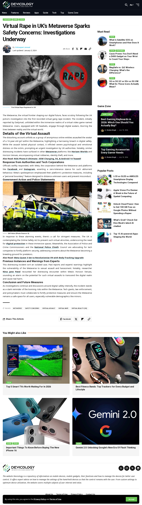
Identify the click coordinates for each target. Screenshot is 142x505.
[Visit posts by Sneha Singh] (102, 130)
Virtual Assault (48, 308)
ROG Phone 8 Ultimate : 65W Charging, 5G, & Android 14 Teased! (47, 158)
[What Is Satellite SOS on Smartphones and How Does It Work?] (102, 41)
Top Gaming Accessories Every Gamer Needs (115, 151)
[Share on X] (77, 49)
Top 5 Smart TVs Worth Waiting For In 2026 (28, 386)
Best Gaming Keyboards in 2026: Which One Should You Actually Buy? (117, 122)
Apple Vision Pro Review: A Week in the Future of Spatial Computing (125, 193)
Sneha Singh (111, 130)
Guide (9, 443)
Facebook (13, 169)
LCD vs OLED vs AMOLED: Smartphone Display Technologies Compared (126, 179)
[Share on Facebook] (73, 49)
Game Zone (107, 114)
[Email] (86, 49)
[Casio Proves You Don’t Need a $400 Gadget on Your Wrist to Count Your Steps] (102, 55)
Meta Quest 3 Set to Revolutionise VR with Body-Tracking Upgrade (49, 257)
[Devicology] (18, 4)
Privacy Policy (40, 499)
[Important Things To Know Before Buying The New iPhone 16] (36, 421)
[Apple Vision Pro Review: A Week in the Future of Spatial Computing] (104, 194)
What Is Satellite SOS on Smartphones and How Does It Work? (124, 43)
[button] (131, 499)
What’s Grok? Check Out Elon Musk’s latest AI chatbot (125, 223)
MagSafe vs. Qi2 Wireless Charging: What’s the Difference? (121, 70)
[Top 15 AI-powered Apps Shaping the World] (104, 237)
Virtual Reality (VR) (79, 308)
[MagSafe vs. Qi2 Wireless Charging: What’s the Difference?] (102, 69)
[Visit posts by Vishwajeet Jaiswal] (7, 49)
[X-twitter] (132, 468)
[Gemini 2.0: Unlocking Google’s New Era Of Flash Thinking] (105, 421)
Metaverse (17, 308)
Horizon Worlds (80, 151)
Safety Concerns (32, 308)
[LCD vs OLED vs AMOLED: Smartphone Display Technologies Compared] (104, 180)
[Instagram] (126, 468)
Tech (22, 19)
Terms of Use (55, 499)
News (15, 19)
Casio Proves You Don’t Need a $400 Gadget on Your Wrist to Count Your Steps (123, 56)
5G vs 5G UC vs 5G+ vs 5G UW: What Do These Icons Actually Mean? (124, 84)
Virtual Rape (63, 308)
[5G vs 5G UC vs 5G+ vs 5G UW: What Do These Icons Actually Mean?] (102, 82)
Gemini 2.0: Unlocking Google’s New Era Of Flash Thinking (106, 447)
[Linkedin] (138, 468)
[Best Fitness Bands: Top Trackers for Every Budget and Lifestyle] (105, 360)
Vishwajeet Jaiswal (22, 47)
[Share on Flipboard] (81, 49)
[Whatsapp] (121, 468)
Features (7, 19)
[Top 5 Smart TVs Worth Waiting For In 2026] (36, 360)
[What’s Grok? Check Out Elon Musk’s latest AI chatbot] (104, 223)
